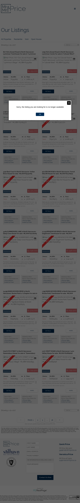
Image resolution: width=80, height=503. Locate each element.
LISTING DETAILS (9, 91)
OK (40, 114)
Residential (18, 39)
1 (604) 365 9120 (8, 101)
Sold (26, 39)
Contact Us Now (45, 477)
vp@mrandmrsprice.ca (67, 460)
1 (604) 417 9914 (26, 160)
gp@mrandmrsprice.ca (67, 450)
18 (52, 420)
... (47, 420)
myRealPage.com (40, 490)
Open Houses (36, 39)
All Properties (6, 39)
